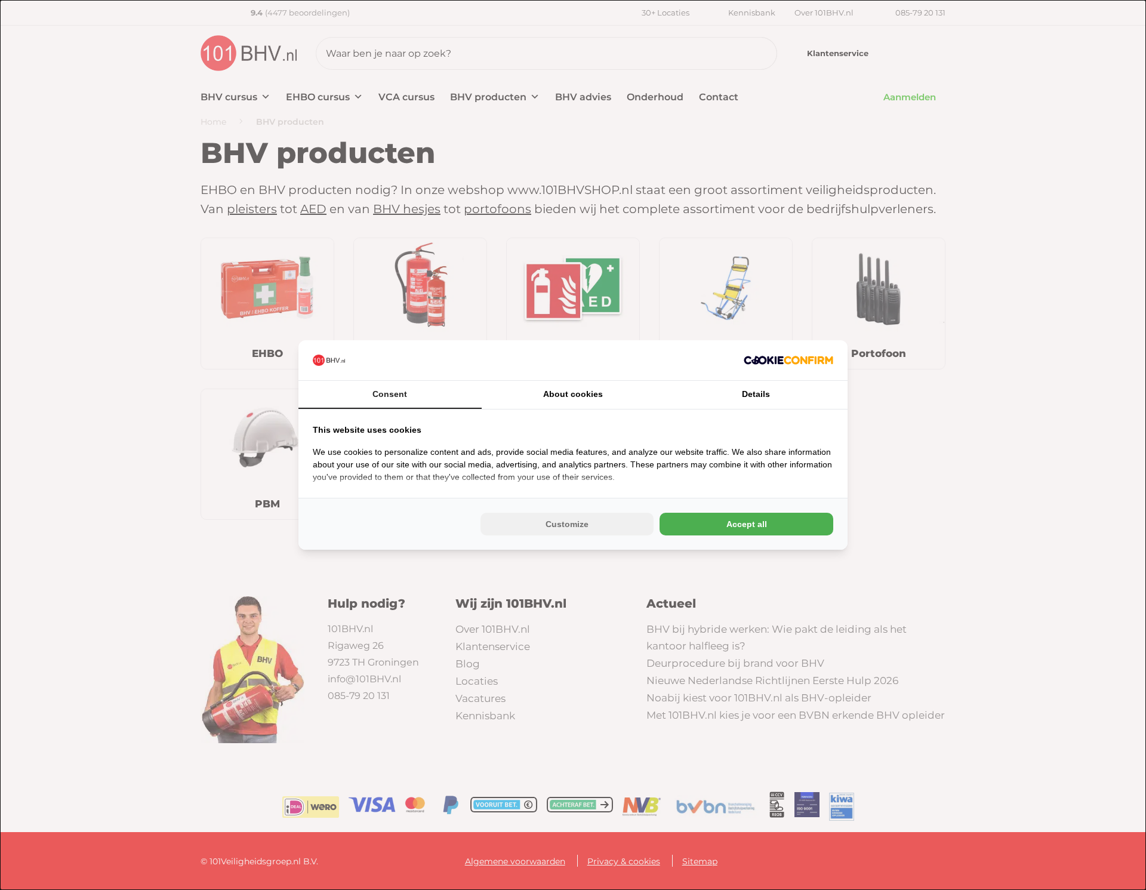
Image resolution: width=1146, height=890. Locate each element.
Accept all (746, 524)
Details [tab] (756, 394)
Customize (567, 524)
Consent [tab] (389, 394)
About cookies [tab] (573, 394)
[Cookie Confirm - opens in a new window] (788, 360)
